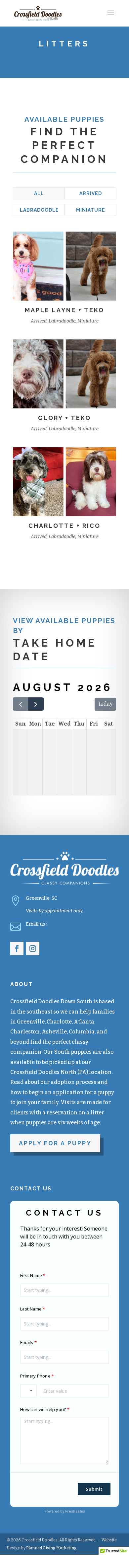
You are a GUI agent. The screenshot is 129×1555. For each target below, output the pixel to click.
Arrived (90, 193)
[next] (36, 704)
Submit (94, 1489)
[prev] (20, 704)
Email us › (36, 924)
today (105, 704)
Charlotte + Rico (64, 525)
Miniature (90, 210)
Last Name (31, 1309)
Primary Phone (35, 1376)
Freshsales (75, 1511)
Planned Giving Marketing (51, 1548)
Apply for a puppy (55, 1143)
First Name (31, 1275)
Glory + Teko (64, 417)
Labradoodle (39, 210)
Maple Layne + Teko (64, 310)
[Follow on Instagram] (32, 948)
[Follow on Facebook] (16, 948)
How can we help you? (43, 1409)
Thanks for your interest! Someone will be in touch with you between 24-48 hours (64, 1236)
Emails (26, 1342)
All (39, 193)
